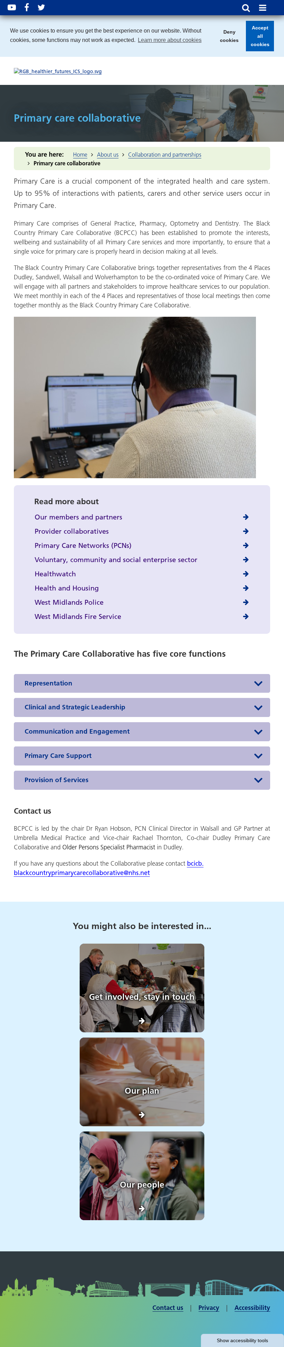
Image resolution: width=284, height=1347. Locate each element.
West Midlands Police (69, 602)
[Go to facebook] (27, 7)
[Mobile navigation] (262, 7)
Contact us (167, 1308)
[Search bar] (246, 7)
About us (107, 154)
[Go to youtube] (11, 7)
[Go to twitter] (41, 7)
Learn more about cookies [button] (170, 40)
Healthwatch (55, 574)
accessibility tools (242, 1340)
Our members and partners (78, 517)
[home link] (58, 71)
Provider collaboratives (72, 531)
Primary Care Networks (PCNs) (83, 545)
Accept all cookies (257, 38)
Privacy (208, 1308)
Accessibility (252, 1308)
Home (80, 154)
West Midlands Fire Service (78, 616)
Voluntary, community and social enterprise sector (116, 560)
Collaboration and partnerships (164, 154)
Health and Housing (67, 588)
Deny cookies (227, 38)
